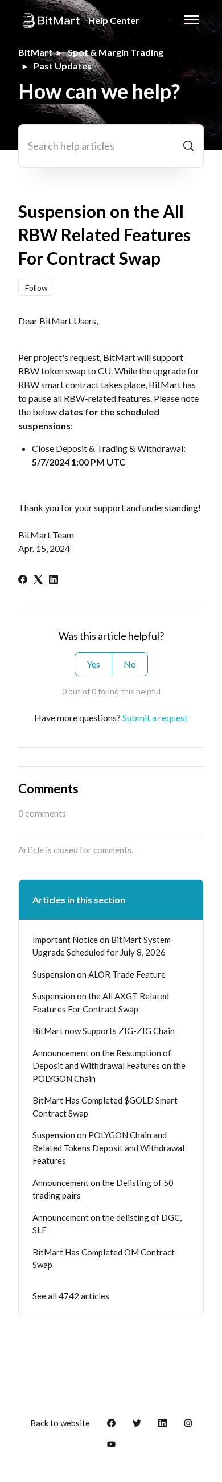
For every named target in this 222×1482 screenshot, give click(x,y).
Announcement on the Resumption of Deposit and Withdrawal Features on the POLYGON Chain (109, 1066)
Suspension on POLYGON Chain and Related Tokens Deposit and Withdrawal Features (108, 1148)
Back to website (60, 1423)
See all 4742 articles (70, 1296)
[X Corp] (38, 580)
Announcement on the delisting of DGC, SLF (107, 1224)
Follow (36, 288)
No (130, 663)
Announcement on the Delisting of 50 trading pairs (103, 1189)
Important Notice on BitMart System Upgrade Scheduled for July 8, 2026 (101, 946)
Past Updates (63, 65)
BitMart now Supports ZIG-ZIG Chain (103, 1031)
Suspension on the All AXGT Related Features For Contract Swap (100, 1002)
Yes (93, 663)
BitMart (35, 52)
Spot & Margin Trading (115, 52)
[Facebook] (22, 580)
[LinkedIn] (53, 580)
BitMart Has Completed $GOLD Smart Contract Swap (105, 1106)
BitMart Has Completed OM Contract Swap (103, 1258)
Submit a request (155, 717)
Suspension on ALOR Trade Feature (99, 974)
